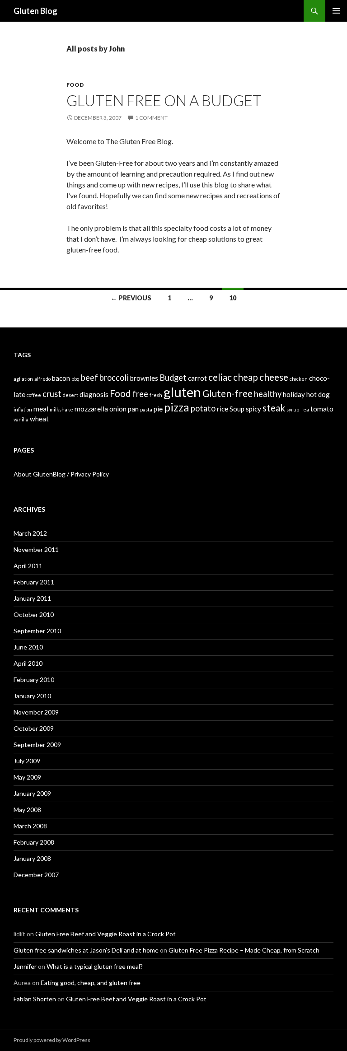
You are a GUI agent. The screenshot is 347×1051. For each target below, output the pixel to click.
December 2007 (36, 874)
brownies (144, 378)
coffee (34, 395)
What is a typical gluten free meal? (95, 966)
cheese (273, 377)
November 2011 (36, 549)
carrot (197, 378)
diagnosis (94, 394)
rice (222, 409)
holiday (294, 394)
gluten (182, 392)
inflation (23, 409)
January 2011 (32, 598)
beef (89, 378)
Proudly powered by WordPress (52, 1040)
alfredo (42, 379)
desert (70, 395)
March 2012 (30, 533)
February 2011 (34, 582)
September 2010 (37, 631)
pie (158, 409)
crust (51, 394)
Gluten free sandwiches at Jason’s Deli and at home (86, 950)
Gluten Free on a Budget (164, 100)
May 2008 (27, 809)
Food (75, 84)
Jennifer (25, 966)
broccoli (114, 378)
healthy (267, 394)
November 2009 (36, 712)
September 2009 (37, 744)
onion (118, 409)
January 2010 (32, 696)
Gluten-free (227, 393)
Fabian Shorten (35, 999)
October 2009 (34, 728)
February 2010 (34, 679)
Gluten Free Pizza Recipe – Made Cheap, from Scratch (244, 950)
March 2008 (30, 826)
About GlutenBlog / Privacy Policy (61, 474)
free (140, 394)
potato (203, 408)
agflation (23, 379)
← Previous (131, 298)
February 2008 (34, 842)
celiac (220, 377)
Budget (173, 378)
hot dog (318, 394)
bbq (75, 379)
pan (133, 409)
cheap (245, 377)
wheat (39, 419)
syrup (292, 409)
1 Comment (151, 117)
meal (40, 409)
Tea (304, 409)
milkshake (61, 409)
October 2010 (34, 614)
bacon (61, 378)
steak (274, 407)
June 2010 (28, 647)
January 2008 (32, 858)
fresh (156, 395)
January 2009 (32, 793)
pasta (146, 409)
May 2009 (27, 777)
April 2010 (28, 663)
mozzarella (91, 409)
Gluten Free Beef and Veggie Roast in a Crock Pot (105, 934)
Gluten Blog (35, 11)
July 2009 (27, 761)
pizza (176, 407)
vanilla (21, 419)
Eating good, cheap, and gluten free (91, 982)
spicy (253, 409)
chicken (299, 379)
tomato (321, 409)
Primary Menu (336, 11)
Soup (237, 409)
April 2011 (28, 566)
